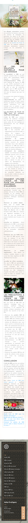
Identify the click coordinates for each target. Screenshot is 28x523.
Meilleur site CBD (8, 483)
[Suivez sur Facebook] (23, 508)
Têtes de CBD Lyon (8, 495)
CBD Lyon (6, 486)
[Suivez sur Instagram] (23, 514)
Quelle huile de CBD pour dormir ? (13, 417)
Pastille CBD (7, 457)
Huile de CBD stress (8, 475)
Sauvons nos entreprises (9, 512)
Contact (5, 507)
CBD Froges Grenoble (9, 492)
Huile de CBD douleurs (9, 478)
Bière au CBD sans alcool (10, 466)
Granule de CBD (8, 463)
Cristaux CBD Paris (8, 489)
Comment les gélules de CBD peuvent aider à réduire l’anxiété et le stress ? (14, 424)
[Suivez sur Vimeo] (23, 517)
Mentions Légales (7, 508)
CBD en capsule (7, 460)
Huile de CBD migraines (9, 481)
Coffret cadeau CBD (8, 472)
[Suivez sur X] (23, 511)
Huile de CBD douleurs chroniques (12, 469)
